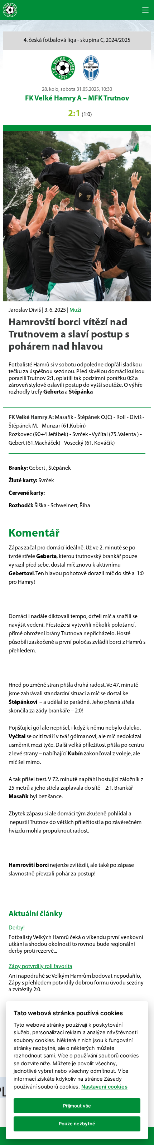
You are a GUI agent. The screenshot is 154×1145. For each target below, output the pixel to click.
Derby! (17, 928)
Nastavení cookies (104, 1087)
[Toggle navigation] (145, 10)
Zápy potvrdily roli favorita (40, 966)
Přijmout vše (77, 1106)
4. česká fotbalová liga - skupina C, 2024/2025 (77, 40)
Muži (75, 310)
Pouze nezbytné (77, 1123)
